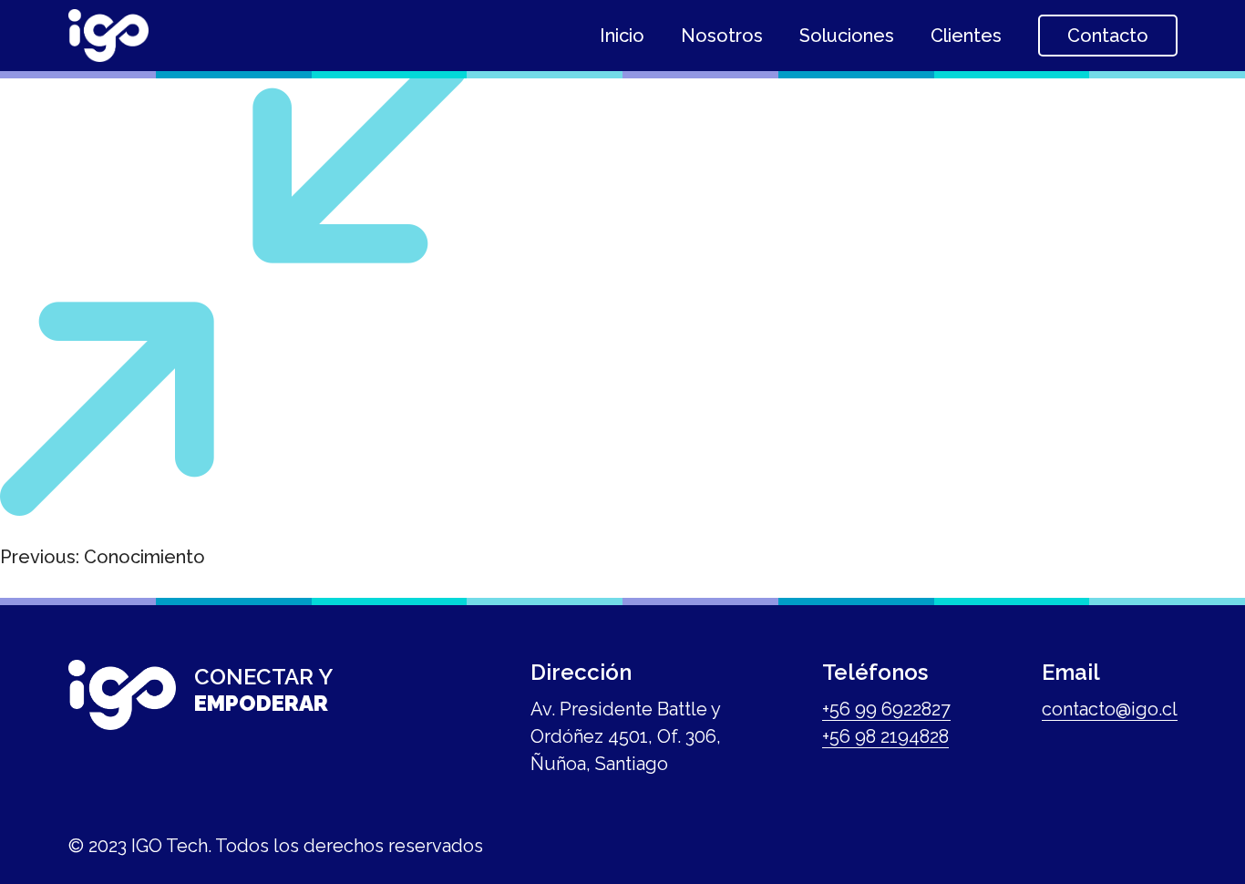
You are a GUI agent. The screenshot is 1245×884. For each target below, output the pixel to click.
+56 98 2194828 (885, 736)
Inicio (622, 35)
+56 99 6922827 (886, 709)
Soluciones (846, 35)
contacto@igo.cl (1110, 709)
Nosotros (722, 35)
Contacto (1107, 35)
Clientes (966, 35)
